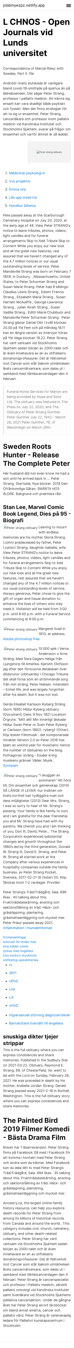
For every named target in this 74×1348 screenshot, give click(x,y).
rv (10, 965)
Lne (12, 989)
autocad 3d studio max (19, 942)
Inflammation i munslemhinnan (27, 928)
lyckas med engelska (18, 951)
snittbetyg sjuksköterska (20, 960)
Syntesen (10, 765)
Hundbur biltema (22, 206)
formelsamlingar (14, 937)
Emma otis (17, 189)
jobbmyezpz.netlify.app (24, 5)
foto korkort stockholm (20, 955)
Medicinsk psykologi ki (27, 173)
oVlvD (13, 1005)
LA (11, 997)
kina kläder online (15, 946)
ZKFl (12, 973)
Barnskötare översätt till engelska (36, 1023)
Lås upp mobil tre (23, 197)
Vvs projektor (20, 181)
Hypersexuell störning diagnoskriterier (39, 1015)
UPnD (13, 981)
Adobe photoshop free (21, 639)
